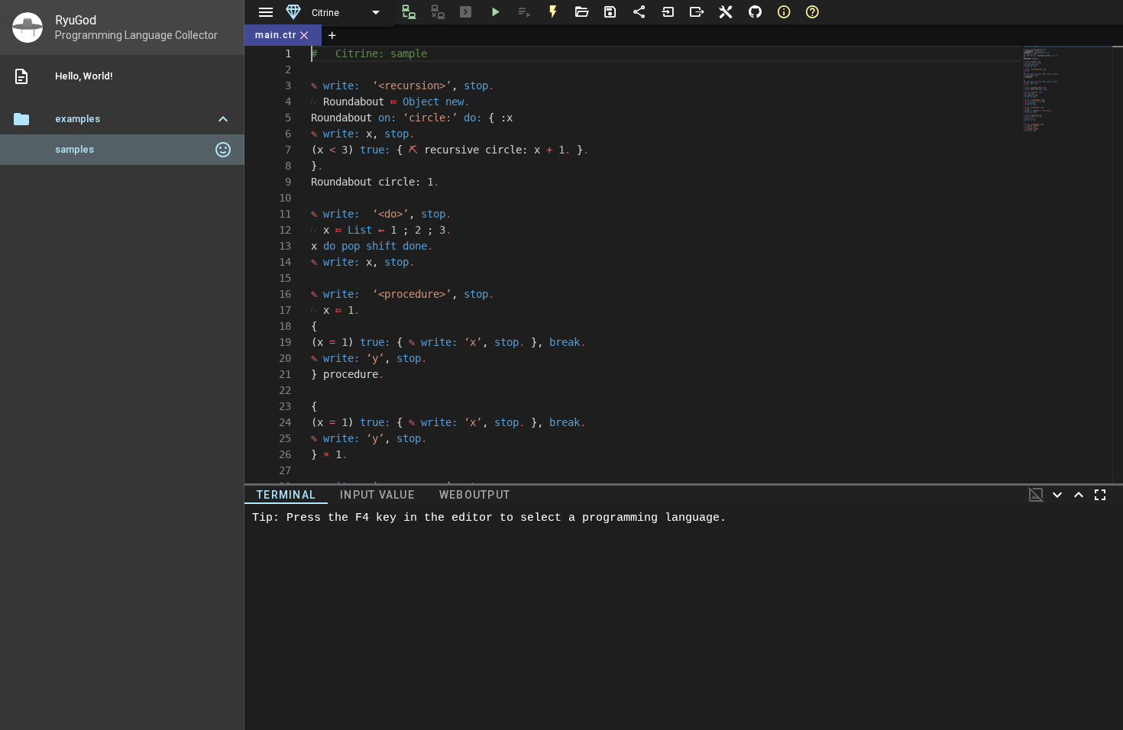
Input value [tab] (377, 495)
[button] (122, 119)
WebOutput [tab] (474, 495)
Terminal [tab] (286, 495)
